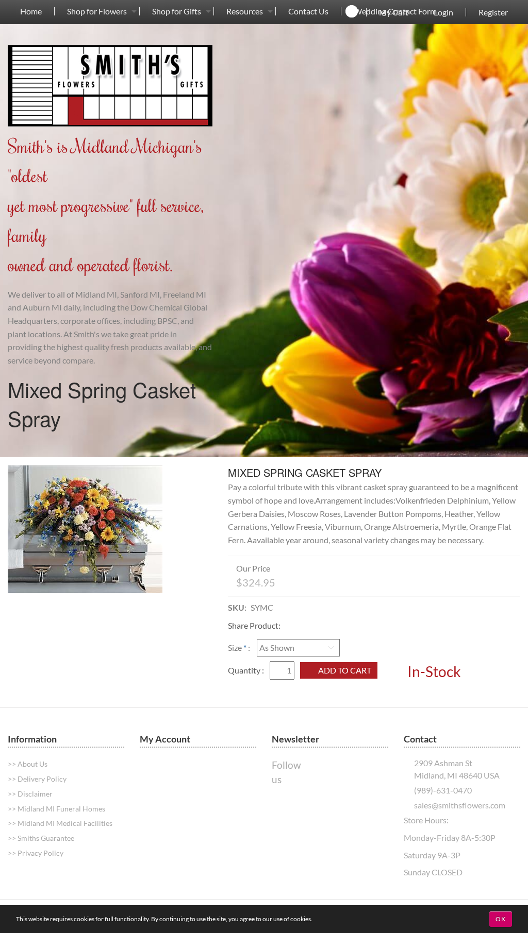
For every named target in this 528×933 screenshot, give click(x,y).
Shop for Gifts (176, 11)
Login (443, 12)
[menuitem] (31, 11)
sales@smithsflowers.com (459, 805)
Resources (244, 11)
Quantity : (247, 670)
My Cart (393, 12)
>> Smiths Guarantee (41, 838)
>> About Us (27, 763)
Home (31, 11)
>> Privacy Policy (35, 853)
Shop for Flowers (97, 11)
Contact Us (308, 11)
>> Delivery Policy (37, 778)
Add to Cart (344, 670)
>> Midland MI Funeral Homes (56, 808)
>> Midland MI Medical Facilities (60, 823)
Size (235, 647)
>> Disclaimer (30, 793)
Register (493, 12)
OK (501, 919)
